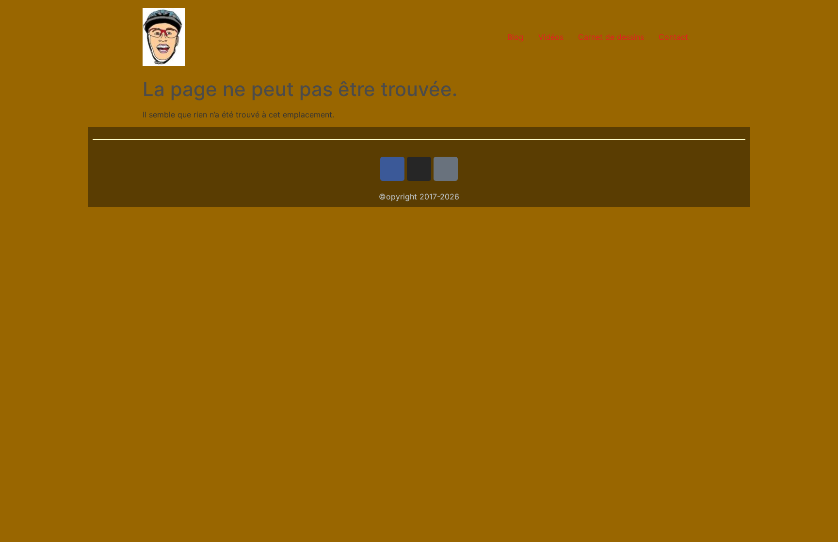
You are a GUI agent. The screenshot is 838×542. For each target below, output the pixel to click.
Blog (515, 37)
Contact (673, 37)
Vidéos (551, 37)
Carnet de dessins (611, 37)
